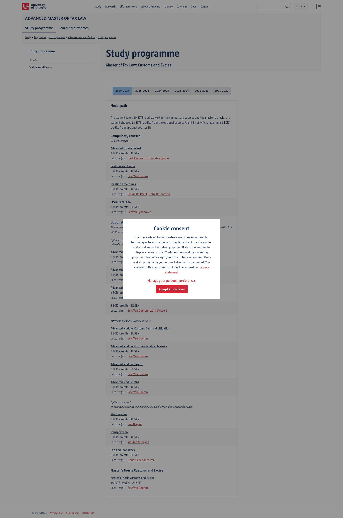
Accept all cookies (171, 289)
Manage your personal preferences (172, 280)
